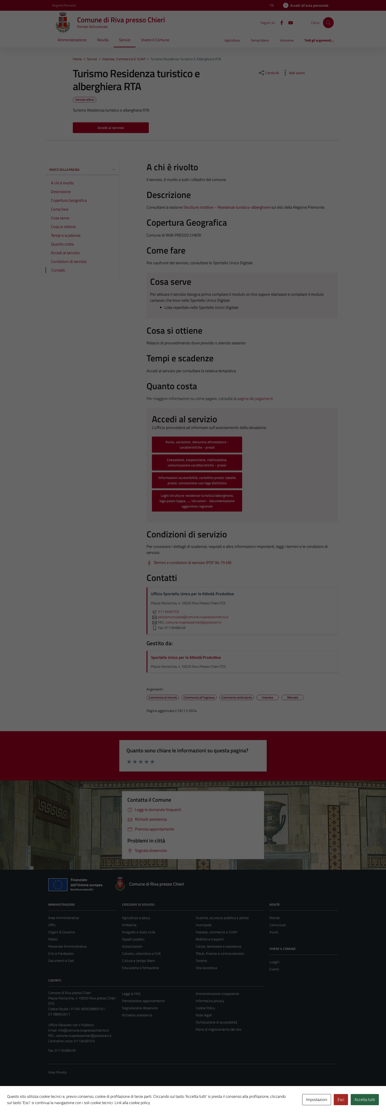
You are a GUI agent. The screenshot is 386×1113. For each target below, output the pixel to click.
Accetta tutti (365, 1099)
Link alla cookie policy (132, 1103)
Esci (341, 1099)
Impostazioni (316, 1099)
